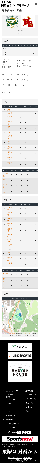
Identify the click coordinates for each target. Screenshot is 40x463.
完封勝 (28, 170)
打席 (16, 106)
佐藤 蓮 (9, 113)
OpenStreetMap (27, 333)
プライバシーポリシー (15, 458)
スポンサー (10, 407)
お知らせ (29, 407)
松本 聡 (9, 132)
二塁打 (35, 106)
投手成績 (5, 170)
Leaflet (13, 333)
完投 (33, 170)
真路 (8, 110)
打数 (20, 106)
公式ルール (10, 411)
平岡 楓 (9, 157)
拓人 (8, 127)
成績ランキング (31, 395)
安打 (25, 106)
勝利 (11, 170)
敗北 (16, 170)
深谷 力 (9, 252)
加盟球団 (9, 403)
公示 (27, 411)
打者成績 (9, 106)
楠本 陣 (5, 274)
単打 (30, 106)
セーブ (22, 170)
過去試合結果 (11, 427)
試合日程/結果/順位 (13, 423)
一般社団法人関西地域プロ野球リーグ (11, 397)
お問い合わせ (11, 415)
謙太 (8, 141)
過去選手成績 (31, 399)
